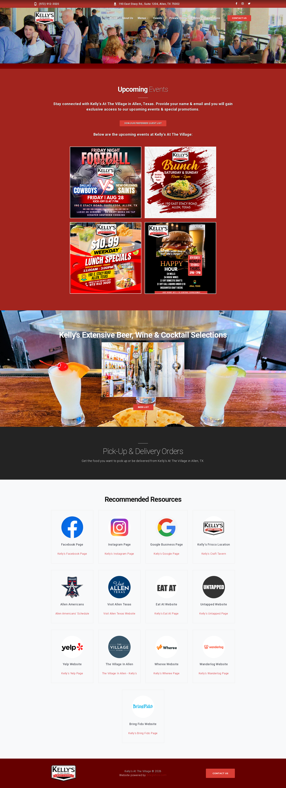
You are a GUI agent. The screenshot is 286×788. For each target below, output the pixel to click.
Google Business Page (166, 544)
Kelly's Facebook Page (72, 553)
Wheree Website (167, 664)
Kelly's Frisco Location (213, 544)
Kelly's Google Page (166, 553)
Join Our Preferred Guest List (143, 123)
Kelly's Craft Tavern (214, 553)
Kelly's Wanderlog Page (214, 673)
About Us (127, 18)
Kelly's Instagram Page (119, 553)
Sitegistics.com (157, 775)
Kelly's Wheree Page (167, 673)
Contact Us (239, 18)
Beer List (143, 407)
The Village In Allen (119, 664)
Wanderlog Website (214, 664)
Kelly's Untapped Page (213, 613)
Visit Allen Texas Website (119, 613)
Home (114, 18)
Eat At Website (166, 604)
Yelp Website (72, 664)
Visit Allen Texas (119, 604)
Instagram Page (119, 544)
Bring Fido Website (143, 724)
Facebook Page (72, 544)
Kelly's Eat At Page (167, 613)
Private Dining (178, 18)
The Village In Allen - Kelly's (119, 673)
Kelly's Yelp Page (72, 673)
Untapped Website (213, 604)
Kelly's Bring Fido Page (143, 733)
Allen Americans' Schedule (72, 613)
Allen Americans (72, 604)
